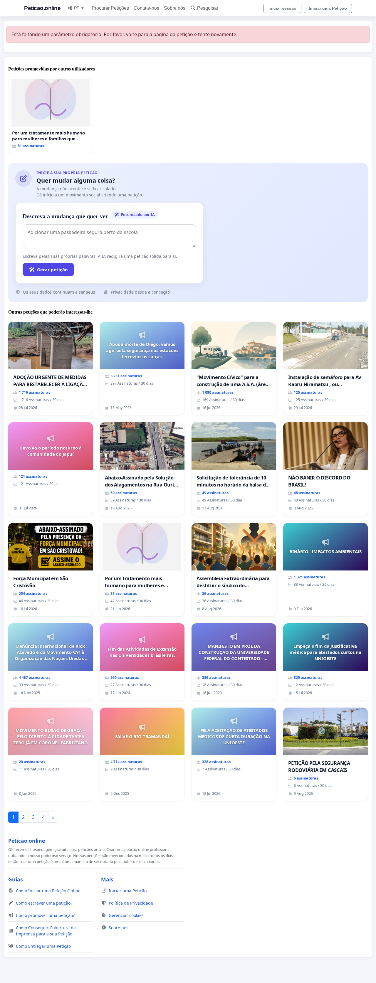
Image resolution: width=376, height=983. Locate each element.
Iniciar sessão (282, 8)
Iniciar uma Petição (328, 8)
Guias (15, 879)
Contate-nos (146, 8)
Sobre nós (174, 8)
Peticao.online (42, 8)
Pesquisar (207, 8)
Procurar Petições (110, 8)
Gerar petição (52, 269)
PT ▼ (79, 8)
